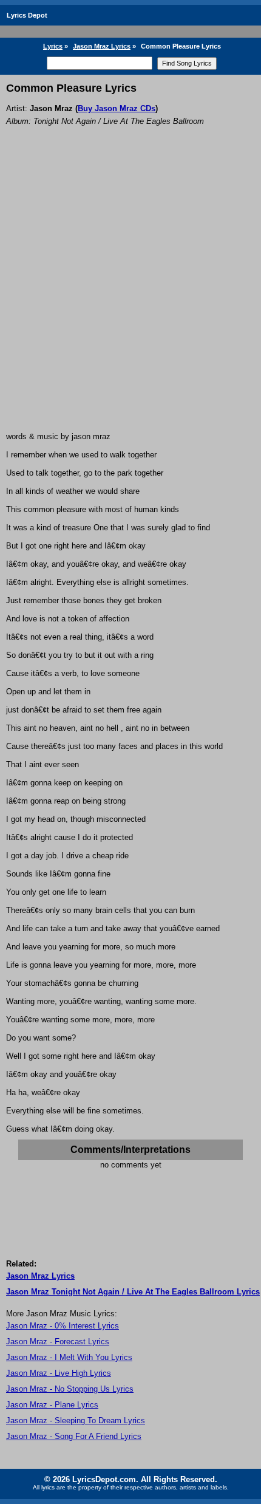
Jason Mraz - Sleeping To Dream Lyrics (75, 1420)
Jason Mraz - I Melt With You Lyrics (69, 1357)
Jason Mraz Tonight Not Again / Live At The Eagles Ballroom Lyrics (133, 1291)
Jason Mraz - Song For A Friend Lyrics (73, 1436)
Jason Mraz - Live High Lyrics (58, 1373)
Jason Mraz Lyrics (101, 46)
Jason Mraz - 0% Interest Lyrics (62, 1325)
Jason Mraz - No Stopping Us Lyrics (70, 1388)
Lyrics (53, 46)
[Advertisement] (130, 295)
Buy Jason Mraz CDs (116, 108)
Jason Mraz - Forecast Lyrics (57, 1341)
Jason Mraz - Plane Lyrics (52, 1404)
